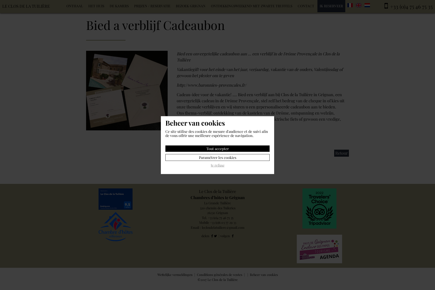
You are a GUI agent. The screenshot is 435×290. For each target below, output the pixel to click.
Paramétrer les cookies (217, 157)
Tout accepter (217, 148)
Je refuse (218, 165)
